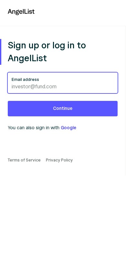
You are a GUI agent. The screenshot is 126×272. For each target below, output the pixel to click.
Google (68, 128)
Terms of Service (24, 160)
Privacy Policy (59, 160)
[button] (63, 108)
